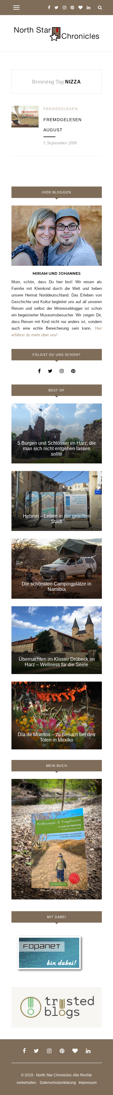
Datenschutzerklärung (58, 1083)
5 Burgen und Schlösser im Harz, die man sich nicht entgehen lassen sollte (56, 449)
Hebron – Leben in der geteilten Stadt (56, 518)
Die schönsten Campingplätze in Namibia (56, 586)
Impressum (88, 1083)
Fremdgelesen (60, 109)
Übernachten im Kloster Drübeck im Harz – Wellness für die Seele (57, 662)
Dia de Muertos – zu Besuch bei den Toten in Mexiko (56, 737)
